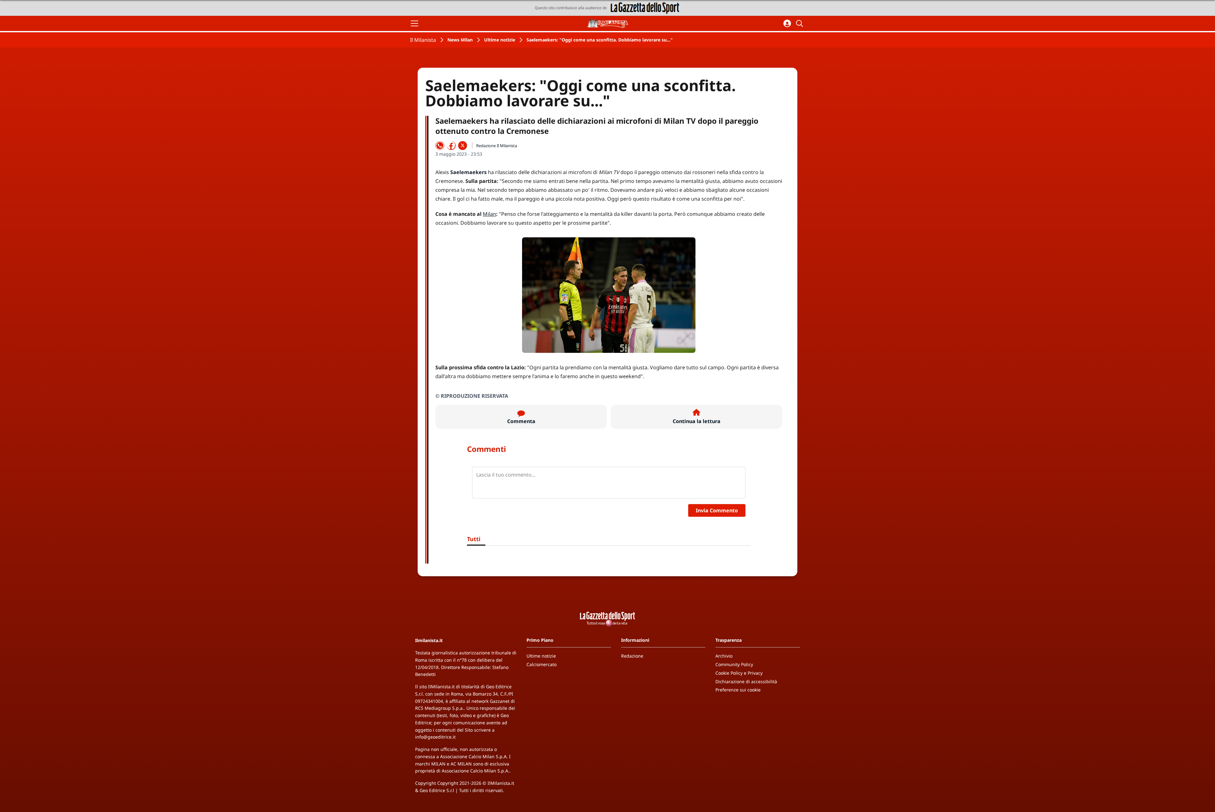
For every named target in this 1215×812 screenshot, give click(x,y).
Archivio (723, 656)
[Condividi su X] (462, 145)
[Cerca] (800, 23)
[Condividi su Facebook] (451, 145)
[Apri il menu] (414, 23)
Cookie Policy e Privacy (739, 673)
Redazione (632, 656)
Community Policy (734, 664)
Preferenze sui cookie (738, 690)
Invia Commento (717, 510)
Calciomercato (541, 664)
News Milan (460, 40)
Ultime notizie (499, 40)
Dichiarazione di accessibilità (746, 681)
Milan (489, 213)
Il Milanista (423, 39)
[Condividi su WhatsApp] (439, 145)
